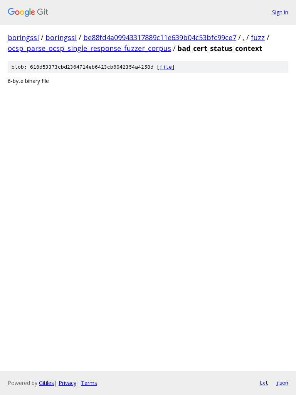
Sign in (280, 12)
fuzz (258, 37)
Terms (89, 383)
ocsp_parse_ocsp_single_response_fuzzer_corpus (89, 48)
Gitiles (46, 383)
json (282, 382)
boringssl (23, 37)
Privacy (67, 383)
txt (263, 382)
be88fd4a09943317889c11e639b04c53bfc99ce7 (159, 37)
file (166, 67)
